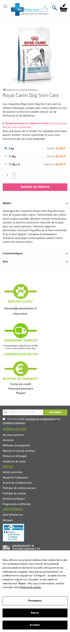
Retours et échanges (15, 456)
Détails (7, 203)
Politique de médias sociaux (19, 488)
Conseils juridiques (14, 499)
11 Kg (12, 156)
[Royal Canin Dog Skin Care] (35, 54)
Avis (5, 261)
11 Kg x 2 (14, 164)
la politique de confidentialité (39, 419)
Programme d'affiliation (17, 504)
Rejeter (35, 613)
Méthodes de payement (16, 445)
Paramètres (34, 600)
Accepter (35, 625)
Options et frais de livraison (19, 451)
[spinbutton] (7, 176)
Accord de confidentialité (17, 483)
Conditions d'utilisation (14, 423)
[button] (14, 174)
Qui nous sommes (13, 435)
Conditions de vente (14, 461)
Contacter (8, 440)
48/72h (37, 546)
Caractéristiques (12, 253)
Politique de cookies (14, 493)
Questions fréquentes (15, 477)
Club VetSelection (13, 515)
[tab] (35, 203)
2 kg (11, 148)
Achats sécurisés (12, 472)
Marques (8, 520)
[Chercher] (54, 7)
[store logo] (29, 9)
